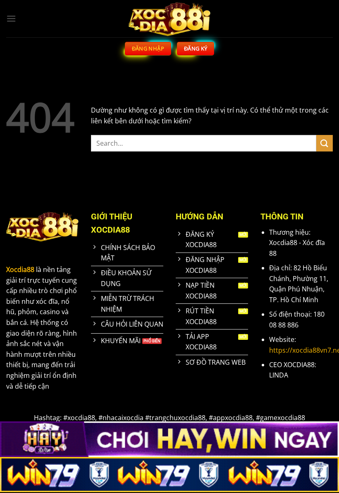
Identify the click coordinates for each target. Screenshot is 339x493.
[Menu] (11, 18)
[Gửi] (324, 143)
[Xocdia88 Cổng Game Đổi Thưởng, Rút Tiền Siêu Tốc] (169, 18)
